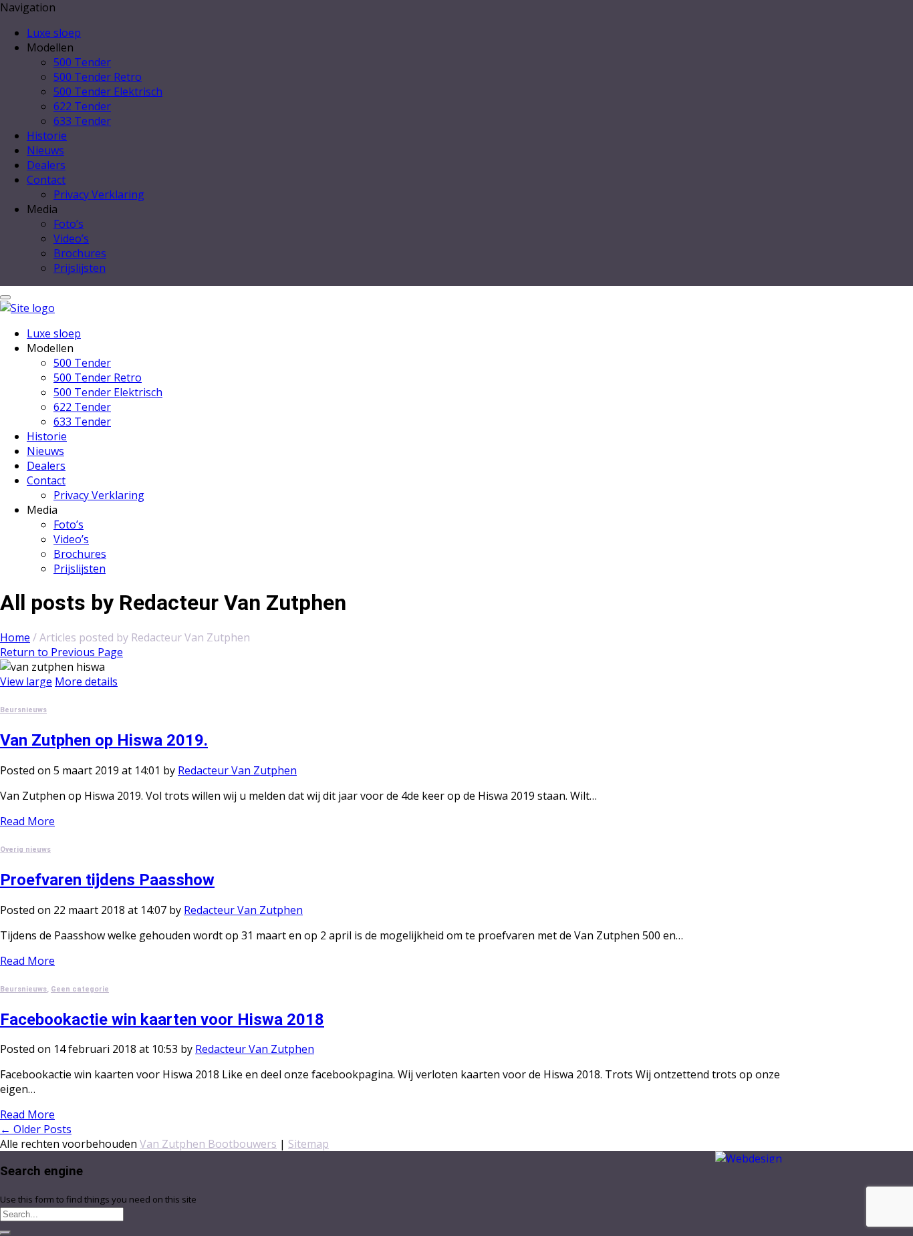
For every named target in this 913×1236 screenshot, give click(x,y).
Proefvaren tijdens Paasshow (107, 880)
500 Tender (82, 62)
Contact (46, 179)
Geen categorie (80, 989)
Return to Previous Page (61, 652)
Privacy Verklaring (98, 194)
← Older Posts (36, 1129)
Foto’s (68, 223)
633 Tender (82, 121)
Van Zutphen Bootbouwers (208, 1143)
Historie (47, 135)
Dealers (46, 165)
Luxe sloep (54, 32)
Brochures (79, 253)
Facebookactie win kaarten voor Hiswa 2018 (162, 1019)
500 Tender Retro (97, 76)
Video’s (71, 238)
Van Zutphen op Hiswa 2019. (104, 740)
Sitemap (308, 1143)
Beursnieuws (23, 710)
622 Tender (82, 106)
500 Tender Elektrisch (107, 91)
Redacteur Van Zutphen (237, 770)
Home (15, 637)
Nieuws (45, 150)
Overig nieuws (25, 849)
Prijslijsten (79, 268)
